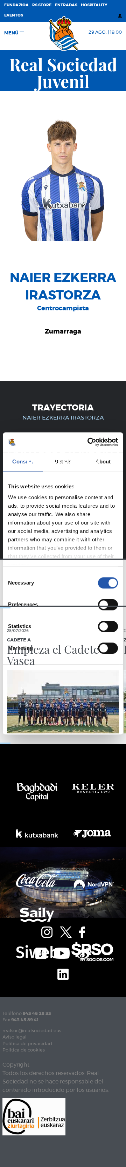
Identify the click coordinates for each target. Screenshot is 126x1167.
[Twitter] (66, 931)
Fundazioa (16, 5)
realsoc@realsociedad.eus (31, 1031)
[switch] (108, 604)
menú (12, 33)
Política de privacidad (27, 1044)
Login (101, 502)
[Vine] (84, 952)
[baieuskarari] (33, 1116)
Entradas (66, 5)
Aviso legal (14, 1037)
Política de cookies (23, 1050)
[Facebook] (82, 931)
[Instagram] (46, 931)
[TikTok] (41, 952)
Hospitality (94, 5)
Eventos (13, 15)
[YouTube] (62, 952)
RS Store (41, 5)
